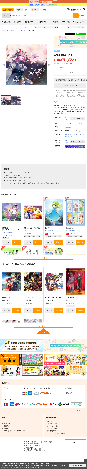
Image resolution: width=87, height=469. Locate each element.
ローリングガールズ (40, 27)
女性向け (44, 10)
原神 (83, 27)
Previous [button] (4, 65)
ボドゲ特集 (54, 22)
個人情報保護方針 (31, 447)
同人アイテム (43, 22)
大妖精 (54, 236)
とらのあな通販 (5, 30)
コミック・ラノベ (78, 22)
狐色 (25, 231)
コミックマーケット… (73, 27)
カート (18, 242)
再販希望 (69, 72)
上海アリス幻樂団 (7, 232)
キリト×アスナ (70, 306)
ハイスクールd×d (53, 27)
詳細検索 (81, 15)
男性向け (36, 10)
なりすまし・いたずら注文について (36, 451)
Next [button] (49, 65)
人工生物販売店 (49, 231)
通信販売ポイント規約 (32, 443)
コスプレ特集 (65, 22)
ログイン (79, 10)
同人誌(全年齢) (6, 22)
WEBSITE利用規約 (31, 442)
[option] (26, 65)
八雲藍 (33, 236)
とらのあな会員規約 (47, 442)
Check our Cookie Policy (59, 465)
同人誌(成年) (18, 22)
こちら (21, 172)
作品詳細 (16, 310)
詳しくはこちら (81, 410)
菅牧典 (38, 236)
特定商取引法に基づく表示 (33, 449)
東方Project (6, 238)
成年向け (27, 10)
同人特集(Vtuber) (30, 22)
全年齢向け (20, 10)
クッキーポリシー (46, 447)
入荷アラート (78, 118)
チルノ (59, 236)
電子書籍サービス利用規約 (33, 445)
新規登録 (73, 10)
